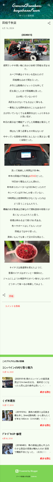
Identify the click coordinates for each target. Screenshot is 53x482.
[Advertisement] (26, 330)
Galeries (34, 476)
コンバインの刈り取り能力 (17, 367)
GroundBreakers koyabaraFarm (26, 7)
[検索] (49, 5)
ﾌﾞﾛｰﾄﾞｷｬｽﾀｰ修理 (11, 434)
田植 (11, 296)
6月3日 (33, 176)
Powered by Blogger (28, 471)
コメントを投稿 (12, 306)
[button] (49, 23)
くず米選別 (8, 401)
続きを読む (45, 392)
